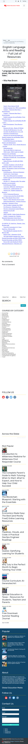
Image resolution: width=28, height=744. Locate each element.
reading (17, 65)
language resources (8, 63)
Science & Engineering (8, 353)
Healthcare (5, 332)
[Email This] (9, 254)
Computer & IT (5, 319)
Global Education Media (12, 688)
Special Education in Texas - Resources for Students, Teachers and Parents (14, 598)
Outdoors (4, 346)
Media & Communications (8, 344)
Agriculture (5, 314)
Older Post (22, 297)
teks (23, 65)
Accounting (5, 313)
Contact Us (8, 731)
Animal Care (5, 315)
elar (9, 40)
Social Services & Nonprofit (9, 354)
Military (4, 345)
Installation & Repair (7, 336)
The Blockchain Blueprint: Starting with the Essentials (13, 499)
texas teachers (16, 67)
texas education (6, 66)
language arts (21, 62)
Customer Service (6, 322)
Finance (4, 327)
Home (4, 40)
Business (4, 318)
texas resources (21, 66)
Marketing (4, 342)
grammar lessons (12, 62)
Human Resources (6, 335)
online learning (10, 65)
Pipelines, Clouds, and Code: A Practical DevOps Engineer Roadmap (13, 536)
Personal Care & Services (8, 348)
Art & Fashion (5, 317)
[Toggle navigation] (4, 1)
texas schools (7, 67)
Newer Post (6, 297)
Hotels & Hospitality (7, 333)
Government (5, 331)
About (6, 730)
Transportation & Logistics (9, 355)
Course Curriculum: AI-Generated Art (13, 582)
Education (4, 323)
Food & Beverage (6, 329)
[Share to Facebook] (14, 254)
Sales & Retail (5, 351)
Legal (3, 338)
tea (21, 65)
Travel (3, 357)
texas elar (14, 66)
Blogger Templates (15, 741)
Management (5, 340)
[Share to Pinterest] (16, 254)
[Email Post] (18, 256)
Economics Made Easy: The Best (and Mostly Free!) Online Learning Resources (13, 517)
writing (22, 67)
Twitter (24, 1)
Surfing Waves (23, 437)
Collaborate (8, 732)
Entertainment (6, 326)
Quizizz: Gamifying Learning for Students (13, 552)
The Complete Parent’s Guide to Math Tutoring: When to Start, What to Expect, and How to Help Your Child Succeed (14, 479)
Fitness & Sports (6, 328)
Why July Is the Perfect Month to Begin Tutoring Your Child (13, 567)
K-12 (3, 337)
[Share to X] (11, 254)
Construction (5, 320)
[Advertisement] (14, 23)
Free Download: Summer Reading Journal (10, 616)
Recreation (5, 350)
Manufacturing (6, 341)
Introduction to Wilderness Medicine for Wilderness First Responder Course (14, 458)
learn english (17, 63)
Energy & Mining (6, 324)
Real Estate (5, 349)
